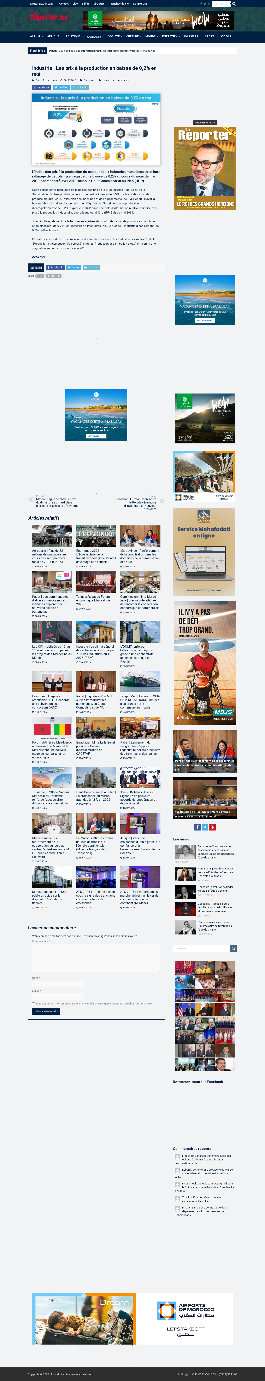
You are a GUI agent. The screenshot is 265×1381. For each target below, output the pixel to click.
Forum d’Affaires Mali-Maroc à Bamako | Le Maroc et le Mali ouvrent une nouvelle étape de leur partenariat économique (52, 750)
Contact (64, 3)
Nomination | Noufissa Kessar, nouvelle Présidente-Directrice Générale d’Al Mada (216, 872)
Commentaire (41, 941)
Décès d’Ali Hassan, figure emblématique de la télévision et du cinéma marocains (215, 907)
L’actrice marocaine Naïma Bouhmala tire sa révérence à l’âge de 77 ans (215, 926)
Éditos (85, 3)
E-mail (36, 990)
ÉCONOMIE (94, 37)
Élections (54, 50)
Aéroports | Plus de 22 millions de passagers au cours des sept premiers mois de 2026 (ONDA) (49, 556)
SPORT (209, 36)
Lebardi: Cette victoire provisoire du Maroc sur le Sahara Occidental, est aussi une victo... (204, 1173)
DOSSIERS (191, 36)
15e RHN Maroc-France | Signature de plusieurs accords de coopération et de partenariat (138, 797)
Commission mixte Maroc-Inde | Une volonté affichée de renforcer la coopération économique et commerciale (139, 602)
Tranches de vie (119, 3)
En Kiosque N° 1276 (205, 123)
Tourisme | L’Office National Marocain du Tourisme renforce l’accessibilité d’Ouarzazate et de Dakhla (51, 797)
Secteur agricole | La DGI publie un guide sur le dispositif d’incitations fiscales (49, 897)
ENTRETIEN (170, 36)
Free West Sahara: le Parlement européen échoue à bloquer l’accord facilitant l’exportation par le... (203, 1159)
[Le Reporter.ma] (49, 16)
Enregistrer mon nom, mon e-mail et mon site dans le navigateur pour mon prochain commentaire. (94, 1003)
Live (75, 3)
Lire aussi (99, 3)
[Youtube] (209, 3)
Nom (36, 977)
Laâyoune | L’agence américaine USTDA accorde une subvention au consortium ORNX (51, 701)
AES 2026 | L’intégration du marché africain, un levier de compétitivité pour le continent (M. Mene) (139, 897)
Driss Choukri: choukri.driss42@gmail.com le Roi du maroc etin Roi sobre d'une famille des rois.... (204, 1187)
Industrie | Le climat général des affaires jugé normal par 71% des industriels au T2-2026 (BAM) (95, 652)
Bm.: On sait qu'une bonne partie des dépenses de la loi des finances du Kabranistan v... (200, 1211)
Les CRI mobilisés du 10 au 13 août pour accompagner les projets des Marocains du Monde (52, 652)
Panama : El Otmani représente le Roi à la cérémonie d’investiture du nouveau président (136, 503)
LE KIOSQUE (140, 3)
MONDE (150, 36)
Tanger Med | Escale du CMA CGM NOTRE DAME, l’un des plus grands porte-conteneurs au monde (140, 701)
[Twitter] (205, 3)
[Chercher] (234, 4)
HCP (40, 276)
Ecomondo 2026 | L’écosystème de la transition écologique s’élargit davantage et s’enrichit (96, 556)
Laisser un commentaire (116, 80)
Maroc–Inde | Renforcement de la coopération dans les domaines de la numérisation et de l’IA (140, 556)
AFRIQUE (53, 36)
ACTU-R (35, 36)
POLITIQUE (73, 36)
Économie (89, 80)
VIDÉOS (226, 36)
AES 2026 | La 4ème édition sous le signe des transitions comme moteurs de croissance (95, 897)
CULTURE (132, 36)
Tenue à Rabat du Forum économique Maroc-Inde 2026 (93, 600)
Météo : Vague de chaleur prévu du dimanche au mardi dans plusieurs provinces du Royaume (57, 501)
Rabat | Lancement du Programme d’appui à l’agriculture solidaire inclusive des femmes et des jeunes (140, 748)
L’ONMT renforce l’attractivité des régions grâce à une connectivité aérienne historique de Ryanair (137, 654)
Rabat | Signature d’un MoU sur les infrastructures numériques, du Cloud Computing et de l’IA (94, 701)
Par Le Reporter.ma (46, 80)
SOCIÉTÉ (114, 36)
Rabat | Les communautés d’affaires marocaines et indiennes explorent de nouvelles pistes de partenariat (50, 604)
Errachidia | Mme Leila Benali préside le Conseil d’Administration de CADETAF (96, 748)
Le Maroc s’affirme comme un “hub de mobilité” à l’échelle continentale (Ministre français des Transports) (95, 845)
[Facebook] (201, 3)
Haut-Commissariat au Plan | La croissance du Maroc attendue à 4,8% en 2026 (96, 796)
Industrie (54, 276)
